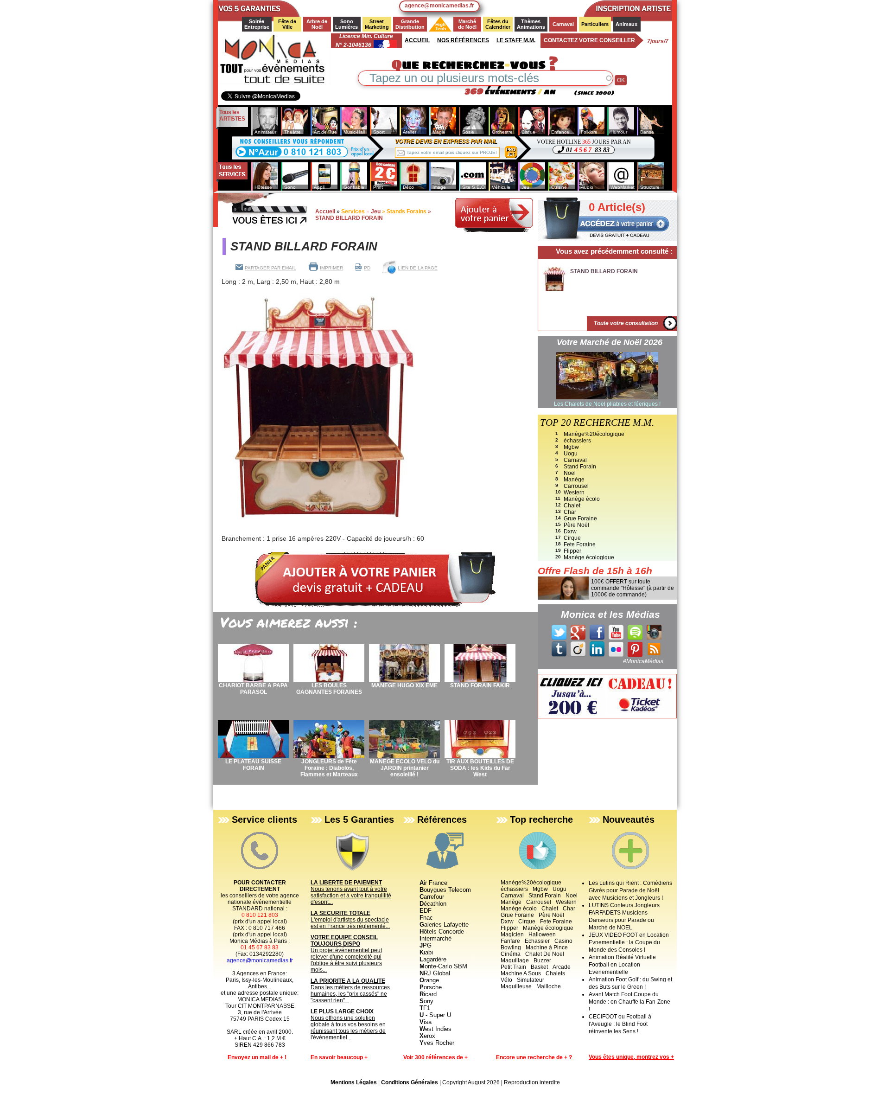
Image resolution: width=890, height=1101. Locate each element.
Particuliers (595, 24)
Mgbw (571, 447)
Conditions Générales (409, 1082)
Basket (539, 967)
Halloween (542, 934)
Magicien (512, 934)
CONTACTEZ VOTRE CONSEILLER (589, 40)
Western (574, 492)
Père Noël (576, 525)
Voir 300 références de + (435, 1057)
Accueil (417, 40)
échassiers (577, 440)
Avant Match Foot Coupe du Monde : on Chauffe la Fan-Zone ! (629, 1001)
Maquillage (515, 960)
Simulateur (530, 980)
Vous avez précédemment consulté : (614, 251)
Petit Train (513, 967)
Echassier (537, 941)
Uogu (571, 453)
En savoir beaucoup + (339, 1057)
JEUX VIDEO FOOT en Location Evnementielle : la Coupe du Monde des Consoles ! (629, 942)
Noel (570, 473)
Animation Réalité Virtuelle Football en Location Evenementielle (622, 964)
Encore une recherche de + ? (534, 1057)
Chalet (572, 505)
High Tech (437, 26)
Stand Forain (580, 466)
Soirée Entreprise (256, 24)
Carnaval (563, 24)
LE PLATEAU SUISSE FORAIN (253, 764)
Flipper (572, 551)
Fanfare (510, 941)
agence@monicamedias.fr (439, 5)
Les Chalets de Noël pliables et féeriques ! (607, 404)
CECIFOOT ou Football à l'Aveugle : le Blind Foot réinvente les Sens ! (620, 1024)
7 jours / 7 (657, 41)
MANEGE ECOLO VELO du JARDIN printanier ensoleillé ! (404, 768)
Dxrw (570, 531)
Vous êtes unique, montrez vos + (631, 1057)
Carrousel (576, 486)
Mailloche (548, 986)
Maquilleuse (516, 986)
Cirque (572, 538)
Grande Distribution (410, 24)
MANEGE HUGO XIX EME (404, 685)
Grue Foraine (580, 518)
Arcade (562, 967)
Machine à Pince (547, 947)
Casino (563, 941)
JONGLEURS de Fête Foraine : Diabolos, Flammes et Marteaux (329, 768)
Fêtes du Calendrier (497, 24)
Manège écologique (589, 557)
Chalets (555, 973)
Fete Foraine (580, 544)
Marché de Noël (467, 24)
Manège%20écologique (594, 434)
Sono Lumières (346, 24)
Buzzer (542, 960)
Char (570, 512)
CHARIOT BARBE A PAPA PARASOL (253, 688)
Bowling (511, 947)
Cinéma (511, 954)
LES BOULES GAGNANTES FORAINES (329, 688)
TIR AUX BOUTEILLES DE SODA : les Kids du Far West (480, 768)
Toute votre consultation (626, 323)
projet (510, 152)
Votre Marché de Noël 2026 (609, 342)
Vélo (506, 980)
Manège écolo (582, 499)
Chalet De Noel (544, 954)
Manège (574, 479)
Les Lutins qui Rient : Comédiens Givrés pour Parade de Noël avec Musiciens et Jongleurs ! (630, 890)
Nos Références (463, 40)
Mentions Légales (354, 1082)
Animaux (626, 24)
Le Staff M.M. (515, 40)
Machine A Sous (521, 973)
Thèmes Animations (531, 24)
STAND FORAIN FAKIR (480, 685)
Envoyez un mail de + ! (257, 1057)
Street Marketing (377, 24)
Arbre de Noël (317, 24)
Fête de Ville (288, 24)
